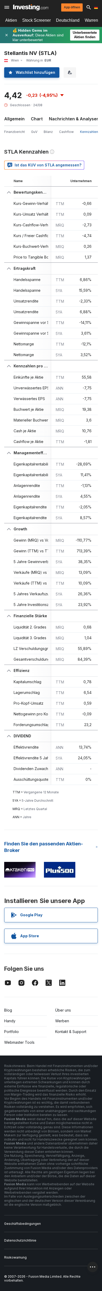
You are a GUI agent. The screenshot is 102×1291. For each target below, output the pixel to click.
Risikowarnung (15, 1257)
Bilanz (48, 132)
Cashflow (66, 132)
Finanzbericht (14, 132)
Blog (8, 1010)
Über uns (63, 1010)
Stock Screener (36, 20)
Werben (62, 1021)
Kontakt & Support (70, 1031)
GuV (34, 132)
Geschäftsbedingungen (22, 1224)
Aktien (11, 20)
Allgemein (14, 118)
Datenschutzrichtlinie (20, 1240)
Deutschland (68, 20)
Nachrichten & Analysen (74, 118)
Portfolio (11, 1031)
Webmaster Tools (19, 1042)
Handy (9, 1021)
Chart (37, 118)
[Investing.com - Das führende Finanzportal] (30, 7)
